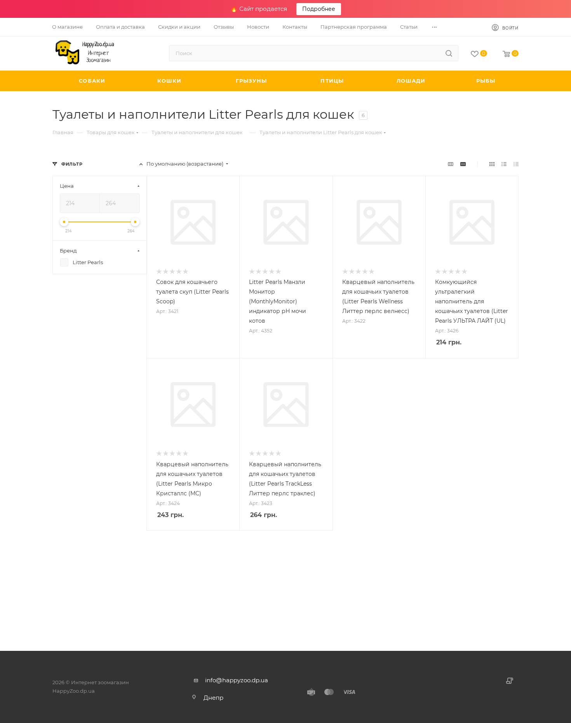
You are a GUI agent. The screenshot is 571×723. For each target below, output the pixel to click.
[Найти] (448, 53)
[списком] (504, 163)
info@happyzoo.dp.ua (236, 680)
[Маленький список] (450, 163)
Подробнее (318, 8)
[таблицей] (516, 163)
